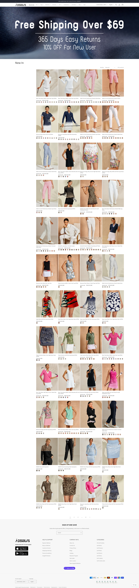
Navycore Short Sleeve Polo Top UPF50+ (44, 134)
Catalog (71, 553)
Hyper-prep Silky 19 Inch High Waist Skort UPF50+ (112, 319)
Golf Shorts (99, 553)
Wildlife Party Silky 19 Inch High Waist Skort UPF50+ (111, 467)
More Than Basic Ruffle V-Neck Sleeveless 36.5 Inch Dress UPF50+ (69, 172)
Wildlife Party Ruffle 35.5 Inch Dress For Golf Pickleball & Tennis (89, 209)
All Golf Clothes (100, 543)
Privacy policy (39, 587)
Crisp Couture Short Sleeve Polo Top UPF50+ (89, 355)
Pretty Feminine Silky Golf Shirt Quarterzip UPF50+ (113, 504)
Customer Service (46, 548)
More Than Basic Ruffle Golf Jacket (87, 429)
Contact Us (72, 545)
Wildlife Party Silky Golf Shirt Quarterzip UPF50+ (90, 466)
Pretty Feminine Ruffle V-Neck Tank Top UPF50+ (68, 283)
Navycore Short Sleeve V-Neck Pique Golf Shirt (90, 283)
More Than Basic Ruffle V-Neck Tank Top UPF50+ (68, 429)
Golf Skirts (99, 545)
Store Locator (73, 560)
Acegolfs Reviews (46, 555)
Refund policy (33, 587)
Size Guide (72, 558)
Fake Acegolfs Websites (75, 563)
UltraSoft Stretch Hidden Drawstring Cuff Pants (90, 246)
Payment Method (46, 543)
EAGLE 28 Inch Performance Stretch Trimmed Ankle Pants (45, 246)
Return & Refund (46, 545)
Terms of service (47, 587)
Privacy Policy (73, 548)
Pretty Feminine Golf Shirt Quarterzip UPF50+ (67, 355)
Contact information (63, 587)
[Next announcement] (123, 1)
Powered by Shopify (25, 587)
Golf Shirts (99, 555)
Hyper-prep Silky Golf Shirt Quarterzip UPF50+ (90, 319)
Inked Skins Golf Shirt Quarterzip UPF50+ (44, 319)
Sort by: (102, 67)
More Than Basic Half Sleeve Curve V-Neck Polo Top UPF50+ (112, 246)
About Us (72, 543)
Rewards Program (74, 555)
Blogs (71, 550)
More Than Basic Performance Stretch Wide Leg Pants (112, 209)
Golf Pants (99, 550)
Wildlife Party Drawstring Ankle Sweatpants (67, 466)
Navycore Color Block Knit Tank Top (43, 283)
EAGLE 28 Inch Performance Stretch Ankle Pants (90, 98)
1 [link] (70, 517)
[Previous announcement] (15, 1)
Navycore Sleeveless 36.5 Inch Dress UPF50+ (89, 392)
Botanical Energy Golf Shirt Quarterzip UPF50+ (46, 429)
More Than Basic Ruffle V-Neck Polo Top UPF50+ (46, 98)
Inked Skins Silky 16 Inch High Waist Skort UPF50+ (68, 319)
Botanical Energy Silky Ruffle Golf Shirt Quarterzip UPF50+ (113, 172)
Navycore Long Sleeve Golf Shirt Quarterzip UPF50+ (67, 135)
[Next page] (89, 517)
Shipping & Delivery (46, 550)
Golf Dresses (100, 548)
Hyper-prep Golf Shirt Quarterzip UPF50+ (66, 208)
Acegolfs (19, 587)
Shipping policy (54, 587)
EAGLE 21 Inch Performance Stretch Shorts (111, 98)
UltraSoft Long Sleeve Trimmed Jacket (66, 246)
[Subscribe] (80, 532)
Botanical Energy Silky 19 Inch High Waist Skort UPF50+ (90, 172)
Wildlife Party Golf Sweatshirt (42, 466)
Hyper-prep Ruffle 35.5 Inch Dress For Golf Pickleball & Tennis (111, 393)
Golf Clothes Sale (101, 560)
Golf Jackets (100, 558)
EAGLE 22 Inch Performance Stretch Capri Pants (90, 134)
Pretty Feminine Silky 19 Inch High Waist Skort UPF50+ (46, 356)
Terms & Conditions (47, 553)
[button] (37, 4)
